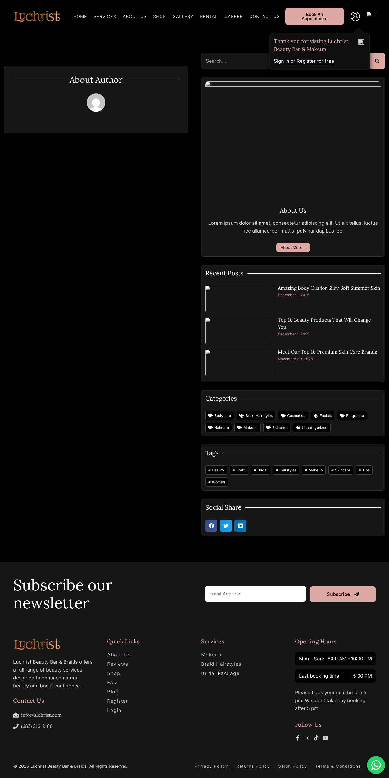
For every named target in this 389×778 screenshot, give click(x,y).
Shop (159, 16)
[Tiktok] (316, 738)
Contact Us (264, 16)
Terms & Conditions (338, 766)
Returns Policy (253, 766)
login (114, 710)
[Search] (377, 61)
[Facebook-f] (297, 738)
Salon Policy (292, 766)
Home (80, 16)
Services (105, 16)
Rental (209, 16)
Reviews (117, 664)
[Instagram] (307, 738)
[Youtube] (325, 738)
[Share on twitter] (226, 526)
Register (117, 701)
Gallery (183, 16)
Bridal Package (220, 673)
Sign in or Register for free (304, 61)
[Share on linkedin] (240, 526)
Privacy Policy (211, 766)
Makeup (211, 654)
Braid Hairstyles (221, 664)
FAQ (112, 682)
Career (233, 16)
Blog (113, 691)
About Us (135, 16)
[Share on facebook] (211, 526)
